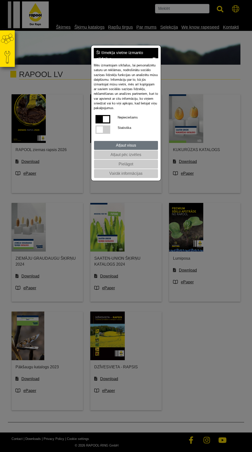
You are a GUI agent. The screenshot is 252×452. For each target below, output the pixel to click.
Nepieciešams (128, 117)
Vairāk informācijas (125, 173)
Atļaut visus (126, 145)
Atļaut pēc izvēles (125, 155)
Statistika (124, 128)
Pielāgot (126, 164)
